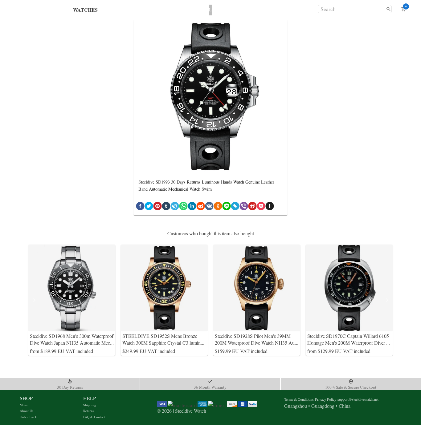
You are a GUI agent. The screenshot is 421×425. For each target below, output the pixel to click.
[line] (226, 207)
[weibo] (252, 207)
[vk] (209, 207)
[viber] (243, 207)
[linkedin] (192, 207)
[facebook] (140, 207)
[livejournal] (235, 207)
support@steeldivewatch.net (357, 399)
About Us (26, 410)
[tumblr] (166, 207)
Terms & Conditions (299, 399)
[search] (388, 9)
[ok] (218, 207)
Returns (88, 410)
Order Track (28, 417)
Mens (23, 405)
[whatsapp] (183, 207)
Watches (85, 9)
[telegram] (174, 207)
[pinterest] (157, 207)
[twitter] (149, 207)
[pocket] (261, 207)
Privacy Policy (325, 399)
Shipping (89, 405)
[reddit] (200, 207)
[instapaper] (269, 207)
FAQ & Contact (94, 417)
